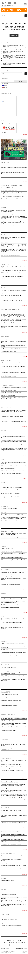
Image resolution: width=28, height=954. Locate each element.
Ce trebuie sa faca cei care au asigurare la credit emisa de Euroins (13, 643)
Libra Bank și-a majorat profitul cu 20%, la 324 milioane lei (12, 348)
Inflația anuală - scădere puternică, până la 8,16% (10, 484)
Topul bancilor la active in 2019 (7, 170)
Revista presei (14, 945)
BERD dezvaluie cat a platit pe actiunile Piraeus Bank (11, 700)
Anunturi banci (5, 336)
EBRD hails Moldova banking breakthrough (9, 705)
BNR (7, 81)
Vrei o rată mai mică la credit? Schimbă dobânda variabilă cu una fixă (13, 624)
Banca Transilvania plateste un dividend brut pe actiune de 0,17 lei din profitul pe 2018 (14, 816)
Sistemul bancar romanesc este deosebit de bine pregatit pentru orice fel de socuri (13, 628)
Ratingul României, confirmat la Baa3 (8, 468)
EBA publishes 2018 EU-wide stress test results (10, 582)
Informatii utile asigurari (8, 853)
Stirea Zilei (5, 938)
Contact (20, 70)
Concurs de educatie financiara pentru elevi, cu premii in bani (12, 196)
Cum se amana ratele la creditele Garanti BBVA (10, 928)
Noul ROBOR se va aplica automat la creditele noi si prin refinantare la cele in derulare (13, 241)
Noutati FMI (5, 665)
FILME (3, 878)
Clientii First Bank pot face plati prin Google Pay (10, 649)
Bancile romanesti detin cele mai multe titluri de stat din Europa (12, 572)
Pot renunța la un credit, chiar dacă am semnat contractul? (13, 61)
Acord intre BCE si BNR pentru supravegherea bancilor (11, 551)
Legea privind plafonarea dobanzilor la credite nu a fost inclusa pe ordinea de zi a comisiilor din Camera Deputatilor (13, 323)
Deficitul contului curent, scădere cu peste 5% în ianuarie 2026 (12, 276)
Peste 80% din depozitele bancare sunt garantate (10, 604)
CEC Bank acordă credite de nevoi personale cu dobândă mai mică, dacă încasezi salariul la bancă (14, 56)
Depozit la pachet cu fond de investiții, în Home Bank (12, 60)
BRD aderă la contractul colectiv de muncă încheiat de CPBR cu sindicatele (13, 346)
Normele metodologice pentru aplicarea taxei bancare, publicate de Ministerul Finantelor (13, 238)
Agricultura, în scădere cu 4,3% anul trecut (9, 836)
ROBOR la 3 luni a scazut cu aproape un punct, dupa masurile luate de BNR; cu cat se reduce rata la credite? (13, 534)
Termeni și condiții (5, 948)
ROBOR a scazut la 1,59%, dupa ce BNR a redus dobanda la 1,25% (13, 213)
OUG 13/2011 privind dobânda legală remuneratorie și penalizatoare (13, 290)
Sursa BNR (24, 88)
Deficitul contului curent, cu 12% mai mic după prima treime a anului (13, 270)
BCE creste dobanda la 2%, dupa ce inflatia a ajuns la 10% (12, 557)
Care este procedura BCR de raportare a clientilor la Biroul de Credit (13, 421)
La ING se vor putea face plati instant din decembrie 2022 (11, 892)
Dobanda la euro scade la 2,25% (7, 548)
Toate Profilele (24, 116)
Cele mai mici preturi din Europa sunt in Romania (10, 788)
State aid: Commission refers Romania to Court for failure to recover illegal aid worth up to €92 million (13, 791)
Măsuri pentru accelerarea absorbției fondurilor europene (11, 392)
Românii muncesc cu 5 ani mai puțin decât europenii (10, 493)
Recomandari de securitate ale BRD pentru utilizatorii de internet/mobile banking (11, 767)
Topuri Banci (5, 162)
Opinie (14, 940)
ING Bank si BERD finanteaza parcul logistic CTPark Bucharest (13, 703)
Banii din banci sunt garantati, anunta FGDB (9, 596)
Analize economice (6, 360)
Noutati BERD (5, 692)
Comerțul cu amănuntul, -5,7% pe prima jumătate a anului (11, 487)
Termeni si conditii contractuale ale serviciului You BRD (11, 764)
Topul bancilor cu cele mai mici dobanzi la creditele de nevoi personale (14, 167)
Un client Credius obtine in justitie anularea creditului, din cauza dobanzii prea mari (12, 437)
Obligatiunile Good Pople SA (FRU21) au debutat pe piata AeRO (13, 822)
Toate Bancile (24, 134)
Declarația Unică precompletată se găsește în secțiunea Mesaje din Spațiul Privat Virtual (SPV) (13, 398)
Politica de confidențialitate (21, 948)
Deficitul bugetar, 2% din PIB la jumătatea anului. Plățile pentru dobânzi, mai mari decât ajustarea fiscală (12, 375)
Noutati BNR (5, 945)
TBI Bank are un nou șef (7, 53)
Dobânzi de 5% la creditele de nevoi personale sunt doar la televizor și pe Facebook (13, 52)
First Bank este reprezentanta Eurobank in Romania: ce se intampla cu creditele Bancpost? (14, 647)
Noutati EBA (5, 570)
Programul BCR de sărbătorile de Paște (8, 351)
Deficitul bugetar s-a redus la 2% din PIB (8, 390)
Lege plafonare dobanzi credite (10, 309)
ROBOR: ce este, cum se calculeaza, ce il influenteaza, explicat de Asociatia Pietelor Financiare (13, 211)
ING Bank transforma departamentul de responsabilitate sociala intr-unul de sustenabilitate (13, 905)
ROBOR (3, 208)
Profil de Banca (5, 121)
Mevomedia (24, 952)
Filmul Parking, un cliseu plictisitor (7, 880)
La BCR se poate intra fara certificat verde (8, 919)
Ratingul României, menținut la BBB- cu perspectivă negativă (12, 470)
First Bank (4, 641)
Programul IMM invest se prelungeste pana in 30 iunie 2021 (12, 514)
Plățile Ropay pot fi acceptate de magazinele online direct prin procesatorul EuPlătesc (14, 58)
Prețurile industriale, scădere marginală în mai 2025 (10, 841)
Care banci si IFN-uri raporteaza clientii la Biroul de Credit (12, 416)
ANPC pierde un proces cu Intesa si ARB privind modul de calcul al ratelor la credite (13, 433)
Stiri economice (5, 460)
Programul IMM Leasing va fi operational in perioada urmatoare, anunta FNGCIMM (13, 521)
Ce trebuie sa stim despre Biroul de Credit (8, 418)
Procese (3, 430)
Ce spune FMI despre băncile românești (8, 667)
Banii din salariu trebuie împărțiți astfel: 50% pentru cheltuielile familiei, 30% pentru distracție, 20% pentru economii (12, 619)
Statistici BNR (5, 264)
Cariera (21, 942)
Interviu (24, 938)
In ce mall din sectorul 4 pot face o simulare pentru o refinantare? (13, 537)
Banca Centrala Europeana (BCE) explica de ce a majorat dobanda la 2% (13, 554)
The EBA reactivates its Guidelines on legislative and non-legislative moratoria (13, 579)
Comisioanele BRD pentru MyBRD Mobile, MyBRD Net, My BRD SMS (14, 761)
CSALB (3, 616)
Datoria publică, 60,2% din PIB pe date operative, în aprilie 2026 (13, 372)
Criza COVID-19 (6, 914)
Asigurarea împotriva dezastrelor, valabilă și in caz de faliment (12, 862)
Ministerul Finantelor (7, 385)
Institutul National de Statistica (10, 831)
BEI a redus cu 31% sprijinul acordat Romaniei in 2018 (11, 741)
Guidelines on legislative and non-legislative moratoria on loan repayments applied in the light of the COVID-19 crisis (12, 575)
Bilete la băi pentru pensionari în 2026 (8, 395)
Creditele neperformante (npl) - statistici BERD (9, 694)
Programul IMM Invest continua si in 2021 (9, 508)
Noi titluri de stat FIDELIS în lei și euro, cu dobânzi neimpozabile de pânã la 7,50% (13, 463)
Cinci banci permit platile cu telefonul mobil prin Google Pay (12, 772)
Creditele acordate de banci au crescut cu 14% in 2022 (11, 198)
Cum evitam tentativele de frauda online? (8, 894)
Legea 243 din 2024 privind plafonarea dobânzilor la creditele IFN (13, 292)
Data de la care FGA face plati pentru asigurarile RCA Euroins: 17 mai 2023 (13, 860)
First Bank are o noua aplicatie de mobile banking (10, 655)
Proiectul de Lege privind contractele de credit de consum (11, 297)
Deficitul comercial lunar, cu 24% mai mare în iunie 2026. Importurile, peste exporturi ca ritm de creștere (11, 363)
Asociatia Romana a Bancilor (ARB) (12, 185)
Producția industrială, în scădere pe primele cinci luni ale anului (12, 839)
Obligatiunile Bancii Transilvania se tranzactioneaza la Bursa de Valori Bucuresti (14, 819)
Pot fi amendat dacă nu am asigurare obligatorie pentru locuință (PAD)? (12, 856)
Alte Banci (20, 81)
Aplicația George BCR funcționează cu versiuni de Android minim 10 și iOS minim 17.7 (14, 64)
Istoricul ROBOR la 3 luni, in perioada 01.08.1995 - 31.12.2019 (13, 225)
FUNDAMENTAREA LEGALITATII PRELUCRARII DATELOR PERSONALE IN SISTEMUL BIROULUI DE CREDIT (13, 411)
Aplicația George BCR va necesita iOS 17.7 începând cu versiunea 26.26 (13, 342)
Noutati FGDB (5, 593)
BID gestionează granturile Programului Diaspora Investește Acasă (13, 465)
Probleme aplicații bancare (10, 942)
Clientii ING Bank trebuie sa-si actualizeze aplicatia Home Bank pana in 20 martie (14, 898)
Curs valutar (4, 78)
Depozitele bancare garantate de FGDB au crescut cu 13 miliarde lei (13, 598)
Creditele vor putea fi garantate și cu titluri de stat (12, 49)
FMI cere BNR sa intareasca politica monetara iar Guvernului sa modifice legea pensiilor (13, 676)
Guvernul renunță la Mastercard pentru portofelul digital (11, 473)
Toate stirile (24, 181)
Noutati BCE (5, 546)
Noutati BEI (4, 739)
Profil (19, 940)
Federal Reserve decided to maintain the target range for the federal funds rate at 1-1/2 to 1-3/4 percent (13, 724)
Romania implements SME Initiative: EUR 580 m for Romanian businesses (13, 745)
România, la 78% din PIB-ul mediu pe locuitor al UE (11, 844)
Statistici (3, 482)
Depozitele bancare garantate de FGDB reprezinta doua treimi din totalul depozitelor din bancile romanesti (13, 602)
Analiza (8, 940)
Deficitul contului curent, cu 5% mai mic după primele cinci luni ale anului (13, 267)
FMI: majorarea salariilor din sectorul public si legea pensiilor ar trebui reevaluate (13, 680)
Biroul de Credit (6, 408)
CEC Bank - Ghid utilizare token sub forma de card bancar (12, 770)
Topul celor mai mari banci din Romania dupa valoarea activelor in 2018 (13, 173)
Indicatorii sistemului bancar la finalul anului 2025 (10, 278)
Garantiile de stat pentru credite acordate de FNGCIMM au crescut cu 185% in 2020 (14, 512)
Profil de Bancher (6, 93)
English (7, 70)
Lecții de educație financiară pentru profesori (9, 190)
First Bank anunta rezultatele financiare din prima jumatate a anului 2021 (13, 653)
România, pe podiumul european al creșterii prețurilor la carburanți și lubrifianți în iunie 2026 (13, 496)
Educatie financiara (15, 938)
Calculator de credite (7, 531)
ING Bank (4, 889)
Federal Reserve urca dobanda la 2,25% (8, 720)
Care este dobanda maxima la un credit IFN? (9, 311)
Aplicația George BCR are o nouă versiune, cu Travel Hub (12, 339)
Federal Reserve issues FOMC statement (8, 730)
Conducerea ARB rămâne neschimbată (8, 187)
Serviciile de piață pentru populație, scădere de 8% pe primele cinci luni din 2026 (13, 490)
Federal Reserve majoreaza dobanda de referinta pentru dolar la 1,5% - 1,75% (13, 727)
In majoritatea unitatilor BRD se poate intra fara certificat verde (12, 916)
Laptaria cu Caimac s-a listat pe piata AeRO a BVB (10, 812)
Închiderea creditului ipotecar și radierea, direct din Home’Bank (14, 47)
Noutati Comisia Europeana (9, 782)
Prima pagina (14, 35)
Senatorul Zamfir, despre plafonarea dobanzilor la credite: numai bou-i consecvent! (14, 327)
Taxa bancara (5, 235)
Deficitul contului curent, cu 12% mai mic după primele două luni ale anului (13, 273)
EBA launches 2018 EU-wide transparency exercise (10, 584)
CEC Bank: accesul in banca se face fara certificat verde (11, 925)
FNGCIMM (4, 506)
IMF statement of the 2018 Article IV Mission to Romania (12, 682)
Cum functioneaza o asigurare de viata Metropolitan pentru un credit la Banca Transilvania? (13, 868)
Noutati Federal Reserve (8, 714)
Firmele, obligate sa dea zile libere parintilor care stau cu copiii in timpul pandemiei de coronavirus (13, 922)
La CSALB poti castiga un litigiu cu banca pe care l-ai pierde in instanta (12, 631)
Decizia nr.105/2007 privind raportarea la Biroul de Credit (11, 300)
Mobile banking (6, 758)
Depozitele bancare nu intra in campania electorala (10, 607)
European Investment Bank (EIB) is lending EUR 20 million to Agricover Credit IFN (12, 749)
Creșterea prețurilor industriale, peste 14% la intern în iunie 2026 (13, 366)
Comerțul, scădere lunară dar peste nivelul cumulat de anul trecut (13, 834)
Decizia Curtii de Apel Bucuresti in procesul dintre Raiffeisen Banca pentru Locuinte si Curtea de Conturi (13, 445)
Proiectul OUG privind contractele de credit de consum (11, 295)
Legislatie (4, 288)
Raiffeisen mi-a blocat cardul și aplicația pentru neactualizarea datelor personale (14, 46)
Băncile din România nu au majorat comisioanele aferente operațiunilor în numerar (11, 193)
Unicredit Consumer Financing (7, 128)
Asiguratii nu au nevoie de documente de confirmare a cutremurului (13, 865)
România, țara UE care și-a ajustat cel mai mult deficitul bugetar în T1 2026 (14, 369)
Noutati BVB (5, 808)
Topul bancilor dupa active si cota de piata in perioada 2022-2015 (13, 165)
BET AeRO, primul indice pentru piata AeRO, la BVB (11, 810)
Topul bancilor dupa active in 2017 (7, 176)
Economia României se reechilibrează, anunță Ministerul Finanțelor (13, 387)
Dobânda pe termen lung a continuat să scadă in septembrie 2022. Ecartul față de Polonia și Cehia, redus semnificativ (13, 560)
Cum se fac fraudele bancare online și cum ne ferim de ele (11, 622)
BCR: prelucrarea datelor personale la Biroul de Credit (11, 413)
